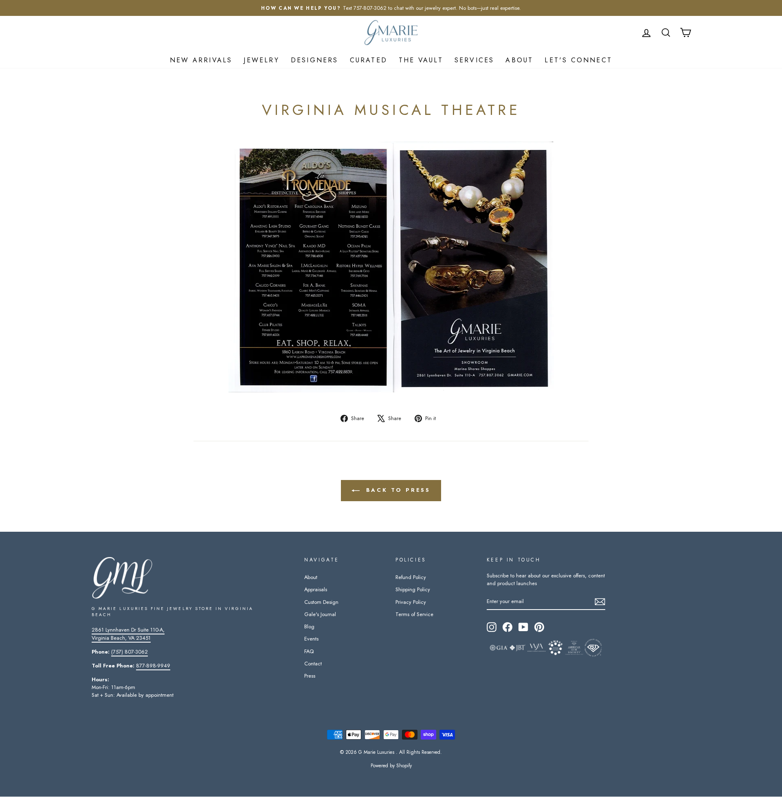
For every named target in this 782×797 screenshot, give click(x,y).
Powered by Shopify (391, 765)
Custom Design (321, 602)
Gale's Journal (320, 614)
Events (311, 639)
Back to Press (397, 490)
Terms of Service (414, 614)
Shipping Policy (412, 589)
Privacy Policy (410, 602)
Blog (309, 626)
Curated (368, 60)
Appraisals (315, 589)
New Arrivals (201, 60)
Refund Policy (410, 577)
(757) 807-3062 (129, 652)
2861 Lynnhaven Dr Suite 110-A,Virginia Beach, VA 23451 (128, 633)
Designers (314, 60)
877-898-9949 (153, 665)
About (519, 60)
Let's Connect (578, 60)
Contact (313, 663)
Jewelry (261, 60)
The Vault (421, 60)
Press (309, 676)
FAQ (309, 651)
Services (474, 60)
